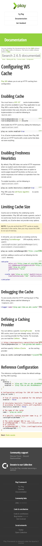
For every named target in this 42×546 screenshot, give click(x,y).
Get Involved (21, 23)
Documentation (21, 18)
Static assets (10, 435)
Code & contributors (21, 513)
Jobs (21, 503)
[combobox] (21, 55)
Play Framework (21, 5)
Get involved (21, 519)
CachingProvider (26, 331)
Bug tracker (21, 516)
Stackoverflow (15, 458)
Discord (26, 456)
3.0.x (8, 52)
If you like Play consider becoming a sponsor (23, 469)
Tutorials (21, 489)
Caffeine (17, 338)
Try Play (21, 14)
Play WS (4, 81)
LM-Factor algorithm (22, 192)
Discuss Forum (15, 456)
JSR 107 (17, 102)
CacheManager (14, 239)
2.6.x (7, 50)
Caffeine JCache (20, 348)
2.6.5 (32, 48)
